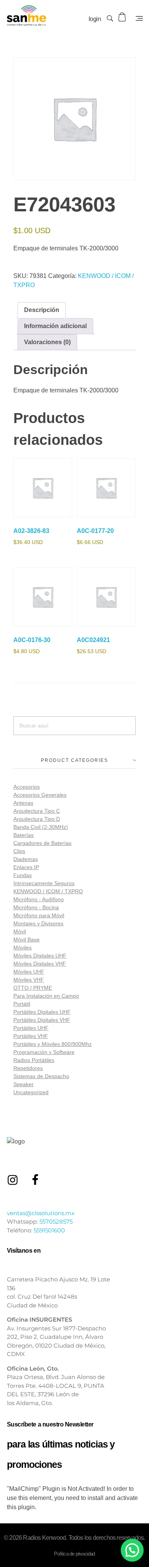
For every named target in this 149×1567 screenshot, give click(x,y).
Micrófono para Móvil (38, 915)
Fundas (22, 875)
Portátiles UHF (31, 1028)
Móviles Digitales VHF (39, 964)
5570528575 (56, 1221)
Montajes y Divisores (38, 923)
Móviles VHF (28, 980)
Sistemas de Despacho (41, 1076)
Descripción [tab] (41, 310)
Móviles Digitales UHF (39, 956)
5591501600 (49, 1230)
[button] (132, 1550)
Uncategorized (31, 1092)
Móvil (19, 931)
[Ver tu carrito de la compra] (123, 17)
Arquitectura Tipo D (36, 819)
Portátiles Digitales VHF (41, 1020)
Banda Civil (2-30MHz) (40, 827)
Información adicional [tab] (55, 326)
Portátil (21, 1004)
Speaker (23, 1084)
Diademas (25, 859)
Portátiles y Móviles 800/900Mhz (52, 1044)
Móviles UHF (28, 972)
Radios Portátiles (33, 1060)
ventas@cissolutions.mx (40, 1213)
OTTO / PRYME (32, 988)
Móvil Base (26, 939)
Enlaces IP (26, 867)
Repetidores (28, 1068)
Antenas (23, 803)
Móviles (22, 947)
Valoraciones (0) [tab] (47, 342)
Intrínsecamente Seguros (43, 883)
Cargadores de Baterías (42, 843)
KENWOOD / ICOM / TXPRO (48, 891)
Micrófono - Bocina (36, 907)
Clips (19, 851)
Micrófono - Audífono (38, 899)
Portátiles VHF (30, 1036)
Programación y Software (43, 1052)
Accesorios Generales (39, 795)
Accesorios (26, 787)
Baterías (23, 835)
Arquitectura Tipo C (36, 811)
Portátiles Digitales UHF (42, 1012)
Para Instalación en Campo (46, 996)
